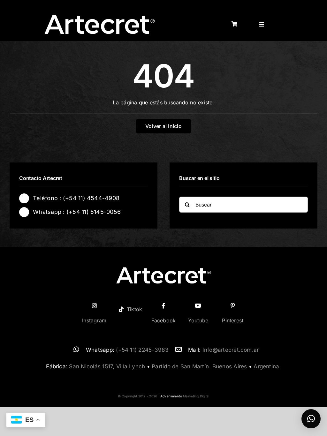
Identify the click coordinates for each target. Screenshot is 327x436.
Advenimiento (171, 396)
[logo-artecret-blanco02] (100, 16)
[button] (311, 418)
